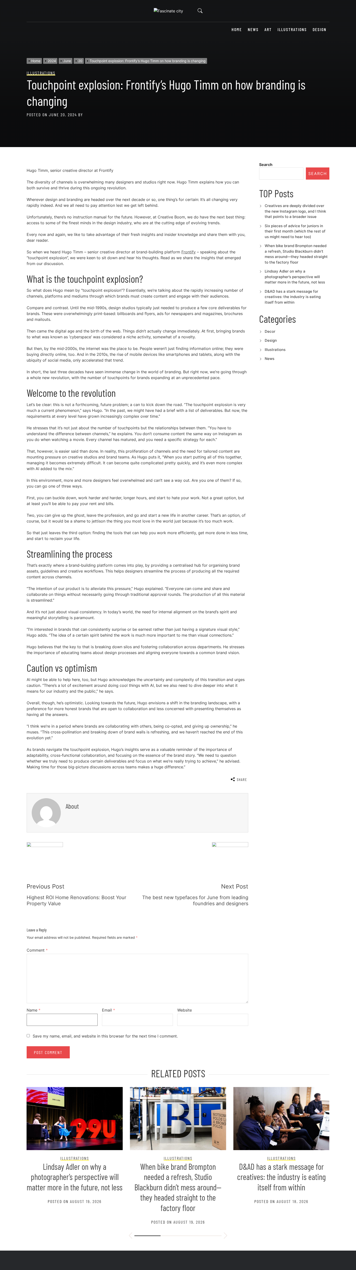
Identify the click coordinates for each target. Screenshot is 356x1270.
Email (108, 1010)
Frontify (188, 251)
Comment (37, 950)
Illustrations (292, 29)
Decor (270, 331)
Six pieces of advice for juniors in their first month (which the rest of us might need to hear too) (295, 231)
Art (268, 29)
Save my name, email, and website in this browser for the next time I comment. (105, 1036)
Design (319, 29)
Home (237, 29)
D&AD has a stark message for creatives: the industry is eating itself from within (293, 297)
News (253, 29)
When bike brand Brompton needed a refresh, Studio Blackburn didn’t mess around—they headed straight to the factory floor (177, 1187)
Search (265, 164)
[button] (130, 1236)
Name (33, 1010)
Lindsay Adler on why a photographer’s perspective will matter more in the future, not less (295, 276)
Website (184, 1010)
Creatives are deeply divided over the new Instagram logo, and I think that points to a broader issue (295, 211)
